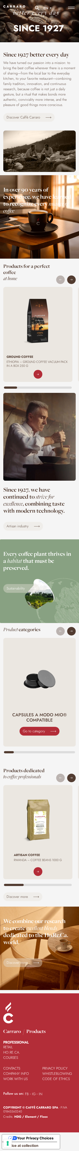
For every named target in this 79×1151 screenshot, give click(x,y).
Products (36, 1031)
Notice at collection (21, 1145)
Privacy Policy (55, 1068)
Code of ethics (56, 1078)
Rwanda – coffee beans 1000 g (38, 860)
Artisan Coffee (27, 855)
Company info (16, 1073)
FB (27, 1093)
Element (30, 1116)
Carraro (12, 1031)
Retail (8, 1047)
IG (34, 1093)
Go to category (34, 731)
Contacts (11, 1068)
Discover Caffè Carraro (24, 117)
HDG (17, 1116)
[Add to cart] (38, 374)
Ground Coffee (20, 357)
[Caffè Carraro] (14, 10)
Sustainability (16, 588)
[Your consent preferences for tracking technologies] (8, 1143)
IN (40, 1093)
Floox (44, 1116)
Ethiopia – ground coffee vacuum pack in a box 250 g (37, 364)
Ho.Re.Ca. (11, 1052)
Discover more (18, 896)
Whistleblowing (57, 1073)
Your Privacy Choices (35, 1138)
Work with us (15, 1078)
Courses (10, 1057)
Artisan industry (18, 526)
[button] (71, 279)
